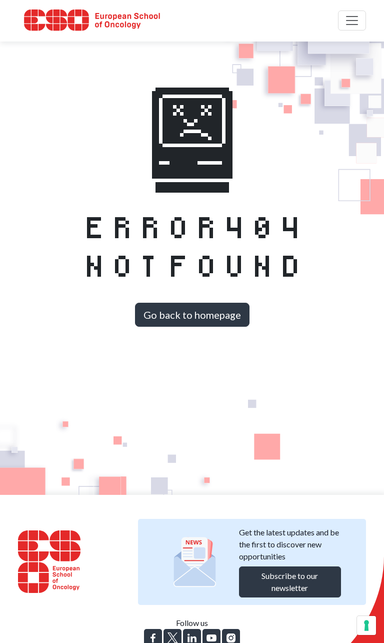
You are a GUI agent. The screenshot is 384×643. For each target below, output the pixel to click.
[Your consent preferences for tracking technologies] (366, 625)
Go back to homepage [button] (192, 315)
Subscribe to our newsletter (290, 581)
